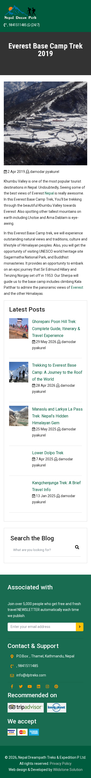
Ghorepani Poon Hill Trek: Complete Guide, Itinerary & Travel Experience (56, 328)
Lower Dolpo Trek (47, 452)
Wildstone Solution (68, 770)
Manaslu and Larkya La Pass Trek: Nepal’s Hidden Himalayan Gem (57, 416)
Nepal (50, 193)
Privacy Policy (61, 763)
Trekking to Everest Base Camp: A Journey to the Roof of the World (57, 372)
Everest (77, 287)
